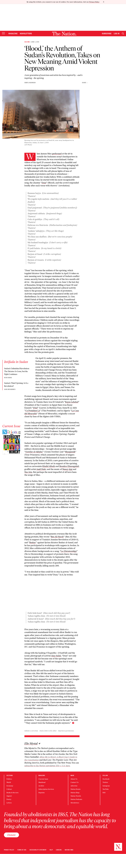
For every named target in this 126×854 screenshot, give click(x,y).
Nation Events (75, 789)
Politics (9, 779)
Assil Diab (41, 469)
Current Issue (43, 779)
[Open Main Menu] (3, 33)
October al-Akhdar (34, 452)
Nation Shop (75, 793)
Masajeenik (70, 452)
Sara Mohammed (9, 389)
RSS (104, 793)
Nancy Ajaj (67, 469)
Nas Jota (28, 472)
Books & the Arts (12, 793)
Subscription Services (46, 789)
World (8, 782)
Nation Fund (69, 850)
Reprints (41, 793)
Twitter (105, 782)
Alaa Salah (56, 655)
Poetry (8, 799)
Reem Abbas (8, 378)
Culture (27, 42)
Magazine (13, 33)
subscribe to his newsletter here (47, 765)
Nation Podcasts (76, 799)
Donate (11, 835)
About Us (74, 779)
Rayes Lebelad (71, 402)
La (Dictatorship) (69, 551)
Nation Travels (76, 796)
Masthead (41, 782)
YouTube (106, 789)
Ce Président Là (32, 410)
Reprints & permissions (66, 731)
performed (57, 153)
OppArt (9, 796)
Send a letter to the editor (48, 731)
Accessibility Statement (38, 850)
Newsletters (26, 33)
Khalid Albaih (48, 466)
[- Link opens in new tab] (39, 743)
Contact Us (74, 782)
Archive (41, 786)
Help (51, 850)
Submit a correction (31, 731)
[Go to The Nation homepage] (64, 33)
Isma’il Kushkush (30, 83)
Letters (9, 803)
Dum (44, 182)
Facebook (106, 779)
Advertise (74, 786)
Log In (117, 33)
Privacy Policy (94, 2)
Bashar (32, 542)
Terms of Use (21, 850)
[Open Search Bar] (123, 33)
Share (84, 83)
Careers (59, 850)
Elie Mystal (31, 743)
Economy (9, 786)
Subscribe (107, 33)
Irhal (35, 408)
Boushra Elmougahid (69, 466)
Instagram (106, 786)
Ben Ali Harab (57, 536)
